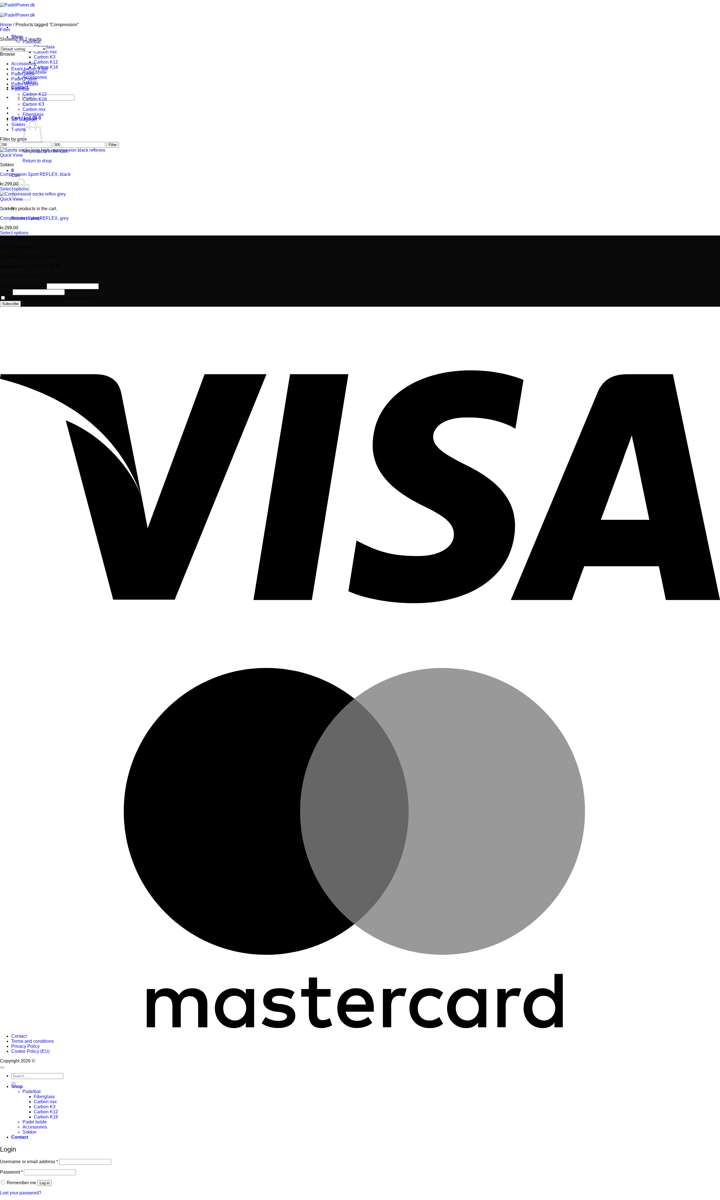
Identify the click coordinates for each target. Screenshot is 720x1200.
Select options (14, 232)
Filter (113, 145)
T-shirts (18, 129)
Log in (45, 1183)
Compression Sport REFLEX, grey (34, 218)
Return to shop (37, 160)
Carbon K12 (46, 62)
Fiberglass (33, 114)
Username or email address (29, 1161)
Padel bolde (23, 73)
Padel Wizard (24, 84)
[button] (12, 170)
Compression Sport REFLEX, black (35, 174)
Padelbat (20, 89)
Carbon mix (45, 52)
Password (11, 1172)
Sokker (18, 124)
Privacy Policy (25, 1046)
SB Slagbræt (24, 119)
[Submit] (13, 1083)
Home (6, 24)
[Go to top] (2, 1067)
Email (6, 292)
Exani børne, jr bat (29, 68)
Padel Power (24, 79)
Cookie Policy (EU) (30, 1051)
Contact (19, 1036)
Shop (17, 1086)
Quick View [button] (11, 155)
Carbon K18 (34, 99)
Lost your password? (20, 1192)
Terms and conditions (32, 1041)
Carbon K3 (44, 57)
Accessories (23, 63)
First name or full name (23, 286)
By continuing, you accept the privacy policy (50, 298)
